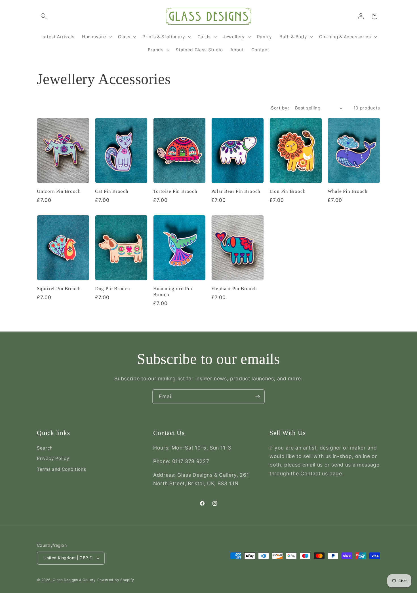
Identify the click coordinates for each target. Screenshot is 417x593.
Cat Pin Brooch (112, 191)
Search (45, 448)
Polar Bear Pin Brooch (235, 191)
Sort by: (280, 108)
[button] (43, 16)
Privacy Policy (53, 458)
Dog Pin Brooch (112, 288)
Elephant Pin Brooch (234, 288)
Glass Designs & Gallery (74, 580)
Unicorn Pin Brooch (59, 191)
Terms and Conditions (61, 469)
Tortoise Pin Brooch (175, 191)
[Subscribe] (257, 396)
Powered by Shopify (115, 580)
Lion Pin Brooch (287, 191)
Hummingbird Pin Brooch (172, 291)
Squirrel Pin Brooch (59, 288)
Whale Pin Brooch (348, 191)
